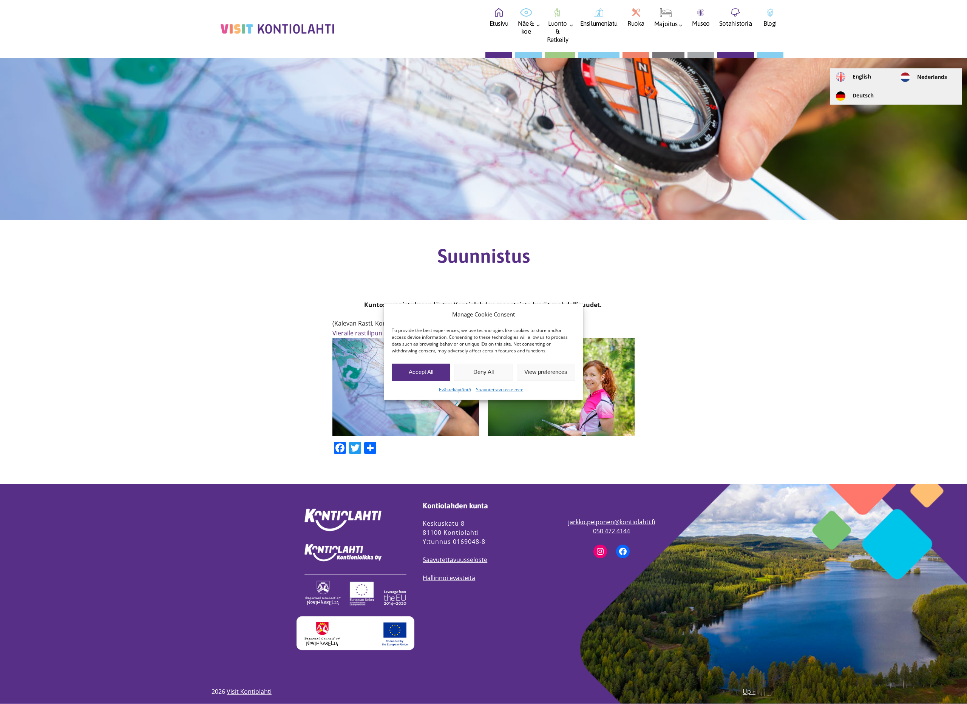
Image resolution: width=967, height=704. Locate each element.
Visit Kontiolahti (249, 691)
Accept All (421, 372)
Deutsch (863, 95)
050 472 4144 (611, 531)
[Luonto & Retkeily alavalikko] (571, 27)
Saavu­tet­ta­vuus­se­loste (500, 389)
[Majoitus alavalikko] (681, 27)
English (862, 76)
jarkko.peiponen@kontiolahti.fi (611, 522)
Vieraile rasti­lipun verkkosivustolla (380, 333)
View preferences (545, 372)
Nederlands (932, 76)
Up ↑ (749, 691)
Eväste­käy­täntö (455, 389)
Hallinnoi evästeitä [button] (449, 578)
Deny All (483, 372)
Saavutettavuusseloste (455, 560)
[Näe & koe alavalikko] (538, 27)
